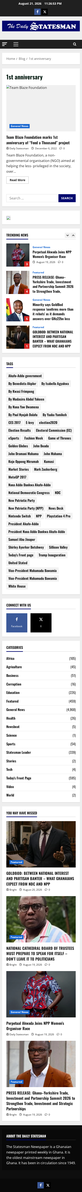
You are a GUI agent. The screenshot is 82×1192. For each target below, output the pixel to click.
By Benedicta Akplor (22, 383)
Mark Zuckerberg (45, 469)
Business (12, 675)
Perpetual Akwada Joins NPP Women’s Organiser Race (17, 255)
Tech (9, 769)
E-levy (30, 422)
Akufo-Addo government (25, 375)
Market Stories (18, 469)
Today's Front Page (18, 777)
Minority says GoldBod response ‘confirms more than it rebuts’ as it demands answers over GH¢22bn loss (17, 309)
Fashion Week (33, 438)
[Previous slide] (67, 235)
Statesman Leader (18, 752)
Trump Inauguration (52, 554)
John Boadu (41, 445)
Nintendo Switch (19, 515)
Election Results (19, 430)
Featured (38, 272)
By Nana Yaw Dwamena (23, 406)
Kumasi (49, 461)
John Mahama (53, 453)
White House (17, 586)
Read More (19, 179)
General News (19, 126)
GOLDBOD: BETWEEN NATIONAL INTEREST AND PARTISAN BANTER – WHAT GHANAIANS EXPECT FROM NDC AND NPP (17, 337)
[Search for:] (32, 198)
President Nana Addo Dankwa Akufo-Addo (36, 531)
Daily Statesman (19, 148)
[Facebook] (37, 12)
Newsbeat (13, 726)
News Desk (56, 508)
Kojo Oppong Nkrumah (23, 461)
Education (13, 692)
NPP (39, 515)
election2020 (48, 422)
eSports (13, 438)
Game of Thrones (59, 438)
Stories (11, 760)
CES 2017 (14, 422)
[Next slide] (73, 235)
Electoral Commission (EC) (54, 430)
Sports (10, 743)
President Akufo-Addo (23, 523)
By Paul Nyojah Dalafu (22, 414)
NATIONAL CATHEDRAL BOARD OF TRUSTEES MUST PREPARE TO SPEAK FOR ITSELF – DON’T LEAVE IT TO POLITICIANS (40, 953)
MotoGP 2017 (17, 477)
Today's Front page (20, 554)
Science (11, 735)
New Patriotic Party (21, 500)
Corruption (13, 684)
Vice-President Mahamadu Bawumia (32, 570)
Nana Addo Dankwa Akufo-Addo (29, 484)
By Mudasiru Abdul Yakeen (26, 399)
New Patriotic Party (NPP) (25, 508)
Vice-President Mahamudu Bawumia (32, 578)
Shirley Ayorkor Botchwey (26, 547)
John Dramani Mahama (23, 453)
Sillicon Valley (58, 547)
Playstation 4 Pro (58, 515)
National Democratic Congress (29, 492)
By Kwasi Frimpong (21, 391)
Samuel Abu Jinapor (21, 539)
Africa (10, 658)
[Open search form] (74, 44)
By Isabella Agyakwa (55, 383)
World (10, 795)
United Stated (17, 562)
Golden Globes (18, 445)
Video (10, 786)
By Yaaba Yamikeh (55, 414)
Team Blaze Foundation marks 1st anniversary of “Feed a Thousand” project (41, 108)
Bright (13, 889)
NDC (58, 492)
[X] (44, 12)
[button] (4, 44)
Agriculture (14, 666)
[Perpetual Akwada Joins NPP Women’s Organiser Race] (41, 994)
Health (10, 718)
